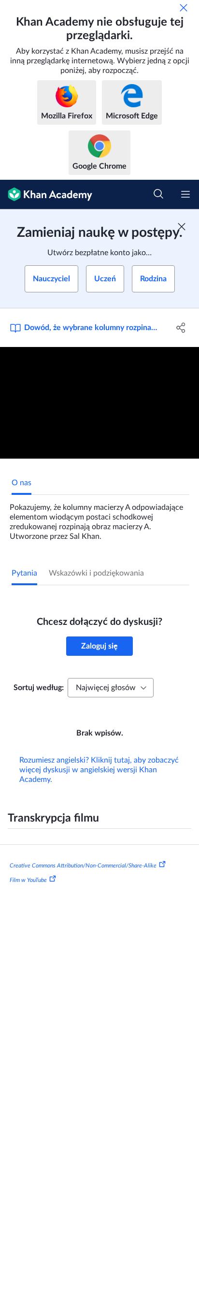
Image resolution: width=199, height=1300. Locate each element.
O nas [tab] (21, 483)
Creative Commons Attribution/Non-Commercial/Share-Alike (83, 865)
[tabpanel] (99, 518)
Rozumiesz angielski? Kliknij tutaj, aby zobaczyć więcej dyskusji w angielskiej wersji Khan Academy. (99, 769)
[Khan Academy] (46, 194)
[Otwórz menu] (185, 194)
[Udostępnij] (180, 327)
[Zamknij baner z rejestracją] (181, 226)
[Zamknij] (183, 7)
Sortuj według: (39, 688)
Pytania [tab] (24, 573)
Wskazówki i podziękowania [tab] (96, 573)
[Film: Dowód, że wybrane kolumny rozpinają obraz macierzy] (99, 403)
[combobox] (111, 687)
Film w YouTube (28, 880)
